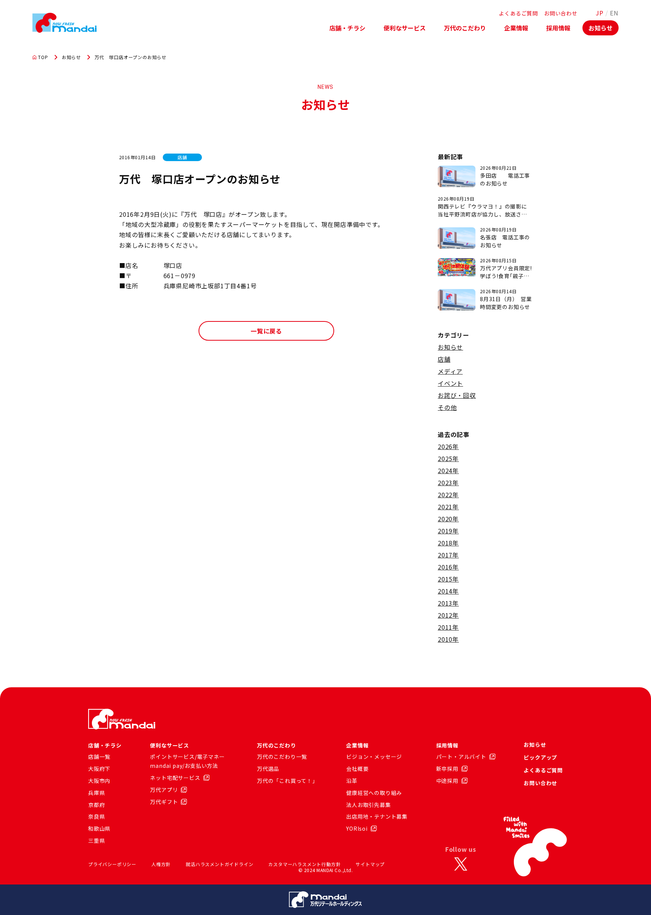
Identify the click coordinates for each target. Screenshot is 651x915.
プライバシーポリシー (112, 864)
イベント (450, 383)
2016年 (448, 566)
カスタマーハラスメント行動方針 (304, 864)
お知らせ (600, 27)
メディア (450, 371)
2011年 (448, 627)
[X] (460, 864)
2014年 (448, 590)
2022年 (448, 494)
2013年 (448, 602)
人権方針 (161, 864)
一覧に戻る (266, 330)
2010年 (448, 639)
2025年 (448, 458)
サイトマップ (370, 864)
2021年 (448, 506)
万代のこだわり (465, 27)
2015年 (448, 578)
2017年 (448, 554)
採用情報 (558, 27)
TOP (43, 57)
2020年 (448, 518)
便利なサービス (405, 27)
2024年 (448, 470)
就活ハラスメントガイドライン (219, 864)
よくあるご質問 (518, 13)
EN (614, 12)
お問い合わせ (561, 13)
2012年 (448, 615)
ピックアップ (540, 757)
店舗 (444, 359)
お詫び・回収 (457, 395)
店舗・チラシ (347, 27)
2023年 (448, 482)
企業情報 (516, 27)
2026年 (448, 446)
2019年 (448, 530)
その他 (447, 407)
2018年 (448, 542)
